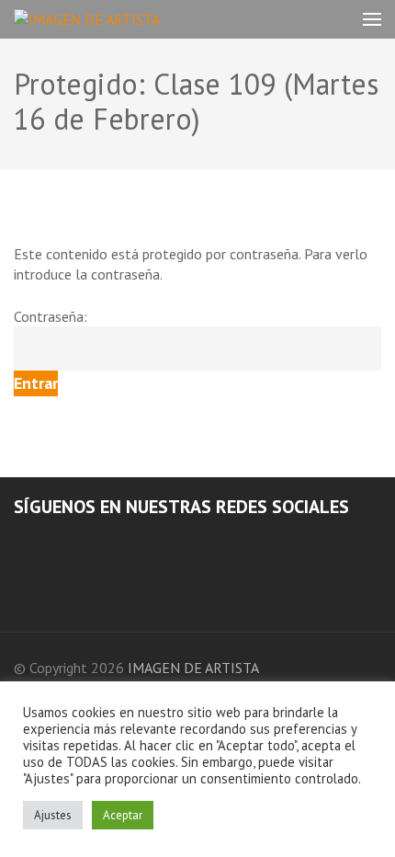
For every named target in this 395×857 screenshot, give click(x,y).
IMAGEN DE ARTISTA (193, 667)
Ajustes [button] (53, 815)
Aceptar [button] (122, 815)
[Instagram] (44, 542)
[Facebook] (19, 542)
